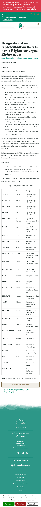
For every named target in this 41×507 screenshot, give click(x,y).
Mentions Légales (20, 480)
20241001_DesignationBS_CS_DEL (17, 391)
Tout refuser (20, 504)
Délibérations (20, 441)
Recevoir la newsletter (22, 465)
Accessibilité (20, 477)
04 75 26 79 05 (22, 427)
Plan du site (20, 487)
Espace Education (11, 17)
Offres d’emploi (20, 445)
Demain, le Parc (7, 19)
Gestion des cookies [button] (20, 474)
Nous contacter (22, 460)
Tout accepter (9, 504)
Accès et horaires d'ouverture (22, 435)
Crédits (20, 490)
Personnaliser (32, 504)
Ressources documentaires (20, 448)
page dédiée (31, 9)
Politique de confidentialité (20, 484)
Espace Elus (22, 17)
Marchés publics (20, 443)
